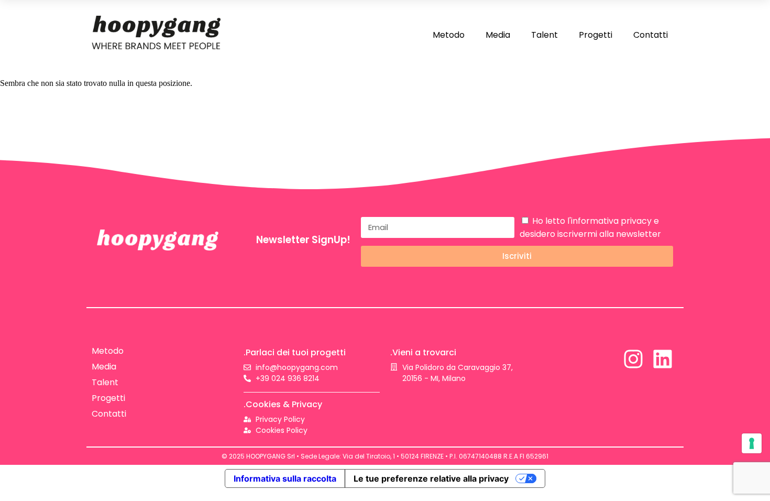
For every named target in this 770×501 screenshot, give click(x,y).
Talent (544, 35)
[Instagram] (633, 358)
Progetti (595, 35)
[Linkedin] (662, 358)
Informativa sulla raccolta (285, 478)
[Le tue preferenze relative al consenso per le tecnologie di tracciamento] (752, 443)
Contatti (650, 35)
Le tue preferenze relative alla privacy (431, 478)
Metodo (449, 35)
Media (498, 35)
